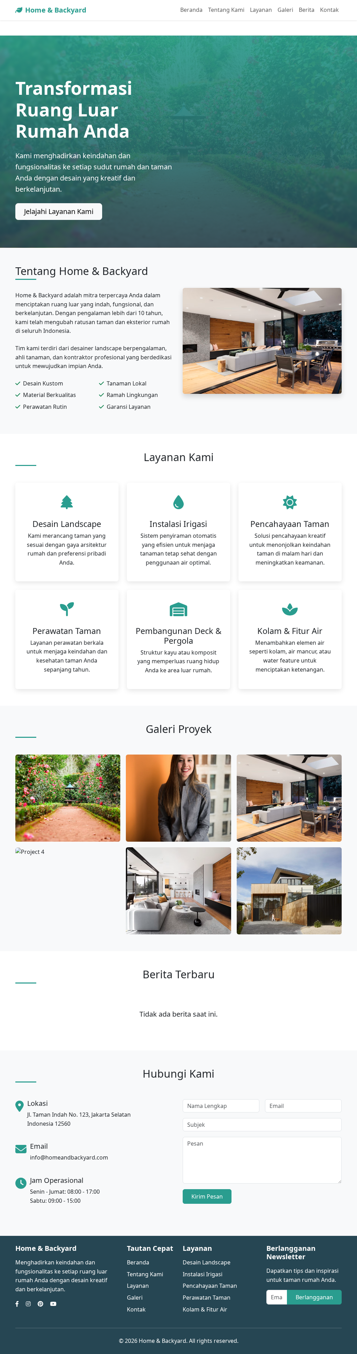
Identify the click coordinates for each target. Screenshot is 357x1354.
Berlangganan (314, 1297)
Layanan (261, 10)
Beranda (191, 10)
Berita (306, 10)
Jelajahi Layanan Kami (58, 211)
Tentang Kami (226, 10)
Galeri (285, 10)
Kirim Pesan (207, 1196)
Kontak (329, 10)
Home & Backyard (55, 10)
